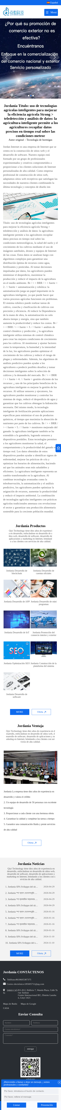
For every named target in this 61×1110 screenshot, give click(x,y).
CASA (6, 1008)
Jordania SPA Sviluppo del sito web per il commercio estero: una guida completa (21, 886)
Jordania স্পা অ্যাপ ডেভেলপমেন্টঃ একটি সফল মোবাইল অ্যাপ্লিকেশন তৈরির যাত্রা (21, 893)
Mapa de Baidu (10, 1004)
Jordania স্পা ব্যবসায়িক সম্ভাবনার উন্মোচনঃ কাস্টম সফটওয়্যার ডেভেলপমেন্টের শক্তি (21, 899)
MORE (19, 712)
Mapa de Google (28, 1004)
